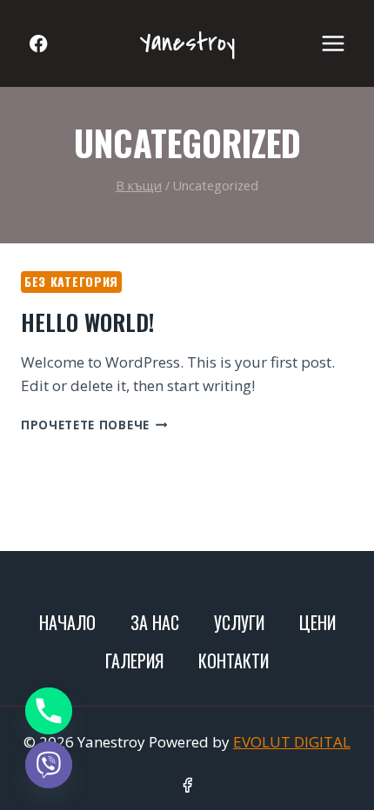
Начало (67, 622)
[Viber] (48, 764)
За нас (154, 622)
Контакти (233, 660)
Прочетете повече (94, 424)
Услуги (239, 622)
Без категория (71, 281)
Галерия (134, 660)
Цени (317, 622)
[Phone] (48, 710)
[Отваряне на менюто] (332, 43)
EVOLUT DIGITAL (292, 742)
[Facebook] (39, 44)
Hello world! (87, 322)
